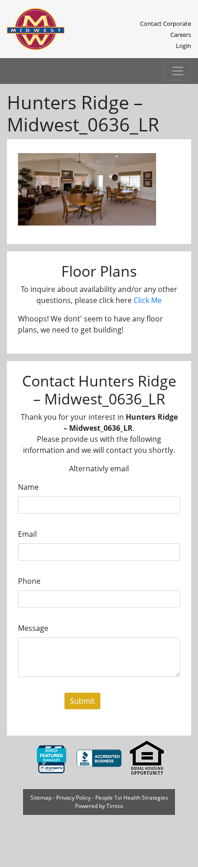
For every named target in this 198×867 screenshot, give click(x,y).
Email (27, 534)
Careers (180, 34)
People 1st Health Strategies (131, 798)
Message (33, 628)
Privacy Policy (73, 798)
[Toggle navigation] (178, 71)
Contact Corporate (165, 23)
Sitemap (41, 798)
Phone (29, 581)
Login (183, 46)
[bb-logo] (100, 758)
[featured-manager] (52, 758)
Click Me (148, 300)
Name (28, 487)
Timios (114, 806)
